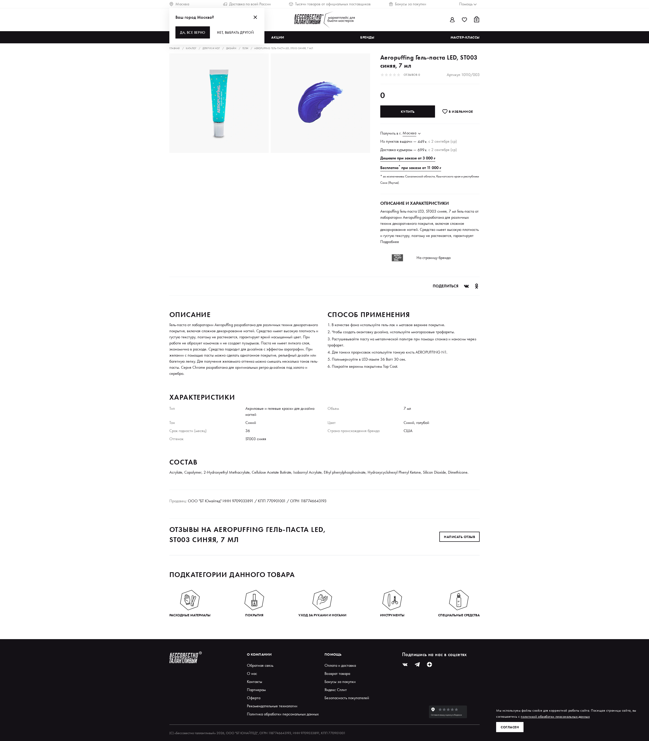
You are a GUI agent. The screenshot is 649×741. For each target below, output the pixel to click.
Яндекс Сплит (335, 689)
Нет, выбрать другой (235, 32)
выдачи (406, 141)
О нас (252, 673)
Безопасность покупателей (346, 697)
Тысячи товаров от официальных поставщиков (333, 4)
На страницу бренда (433, 257)
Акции (277, 37)
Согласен (510, 727)
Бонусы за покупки (410, 4)
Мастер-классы (465, 37)
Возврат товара (337, 673)
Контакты (254, 681)
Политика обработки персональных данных (283, 714)
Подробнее (389, 241)
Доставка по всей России (250, 4)
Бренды (367, 37)
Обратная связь (260, 665)
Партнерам (256, 689)
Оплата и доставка (340, 665)
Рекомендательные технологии (272, 706)
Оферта (253, 697)
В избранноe (460, 111)
